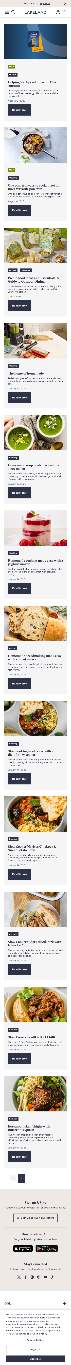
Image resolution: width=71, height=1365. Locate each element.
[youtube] (45, 1277)
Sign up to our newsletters (37, 1217)
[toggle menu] (6, 12)
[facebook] (26, 1277)
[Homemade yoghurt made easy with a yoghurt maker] (35, 527)
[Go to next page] (58, 1178)
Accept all (35, 1359)
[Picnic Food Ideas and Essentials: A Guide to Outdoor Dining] (35, 245)
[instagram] (32, 1277)
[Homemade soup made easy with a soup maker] (35, 432)
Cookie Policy (39, 1334)
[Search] (13, 12)
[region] (35, 1337)
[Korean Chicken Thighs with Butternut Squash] (35, 1093)
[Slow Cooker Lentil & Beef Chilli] (35, 1004)
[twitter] (19, 1277)
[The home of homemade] (35, 340)
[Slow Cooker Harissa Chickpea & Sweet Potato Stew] (35, 813)
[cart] (64, 12)
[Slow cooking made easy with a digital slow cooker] (35, 718)
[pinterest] (39, 1277)
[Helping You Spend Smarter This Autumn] (35, 41)
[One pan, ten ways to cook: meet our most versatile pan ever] (35, 145)
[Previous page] (13, 1178)
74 (48, 1178)
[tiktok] (52, 1277)
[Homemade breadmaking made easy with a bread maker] (35, 623)
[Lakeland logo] (35, 12)
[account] (58, 12)
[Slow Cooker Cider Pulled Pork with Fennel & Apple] (35, 909)
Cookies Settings (35, 1340)
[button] (11, 3)
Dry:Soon (45, 3)
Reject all (35, 1349)
